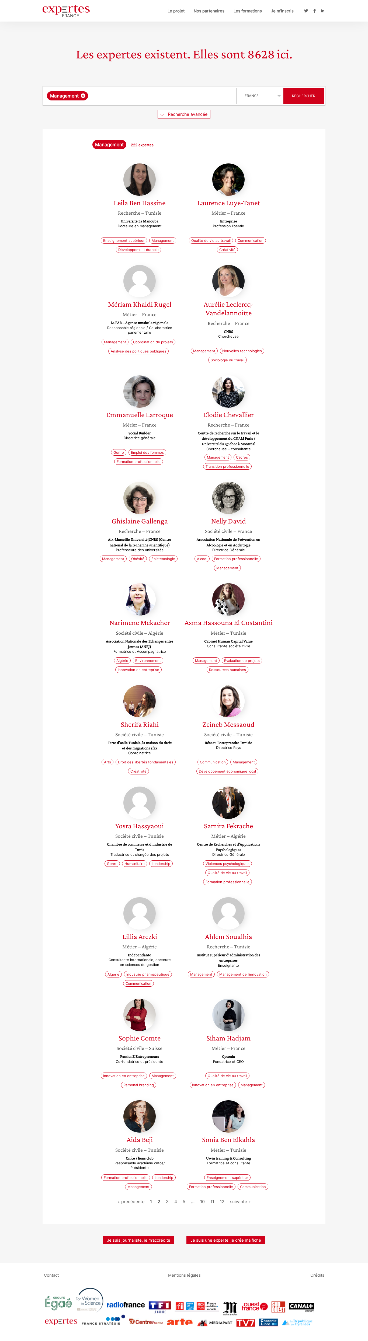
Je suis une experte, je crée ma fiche (225, 1240)
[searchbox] (143, 95)
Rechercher (303, 96)
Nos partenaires (209, 10)
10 (202, 1201)
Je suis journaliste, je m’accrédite (138, 1240)
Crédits (317, 1275)
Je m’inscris (282, 10)
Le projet (176, 10)
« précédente (130, 1201)
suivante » (240, 1201)
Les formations (248, 10)
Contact (51, 1275)
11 (212, 1201)
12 (222, 1201)
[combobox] (140, 96)
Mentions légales (184, 1275)
